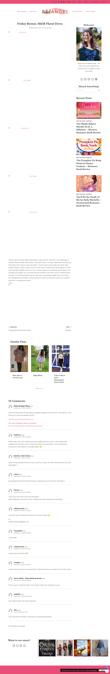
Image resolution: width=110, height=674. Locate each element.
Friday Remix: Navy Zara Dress (20, 328)
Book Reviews (80, 121)
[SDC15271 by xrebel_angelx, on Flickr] (40, 55)
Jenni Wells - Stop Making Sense (28, 578)
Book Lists (33, 11)
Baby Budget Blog (21, 406)
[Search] (99, 90)
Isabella (17, 594)
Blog (80, 1)
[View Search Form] (53, 2)
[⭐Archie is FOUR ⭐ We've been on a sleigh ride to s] (64, 648)
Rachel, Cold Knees (22, 456)
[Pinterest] (61, 2)
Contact (104, 1)
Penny (16, 490)
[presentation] (19, 358)
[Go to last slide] (13, 366)
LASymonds (19, 547)
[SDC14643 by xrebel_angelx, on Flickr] (40, 151)
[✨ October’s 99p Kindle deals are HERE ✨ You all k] (82, 648)
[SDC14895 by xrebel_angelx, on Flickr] (40, 103)
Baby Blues (38, 375)
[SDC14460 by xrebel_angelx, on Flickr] (40, 235)
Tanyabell (18, 531)
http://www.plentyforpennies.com (21, 419)
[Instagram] (56, 2)
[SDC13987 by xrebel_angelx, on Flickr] (40, 193)
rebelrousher (19, 508)
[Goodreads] (66, 2)
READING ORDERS (90, 11)
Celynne (17, 435)
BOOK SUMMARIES (77, 11)
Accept (102, 670)
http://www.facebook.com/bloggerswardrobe (25, 426)
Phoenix (68, 328)
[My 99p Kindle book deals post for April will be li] (47, 648)
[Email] (69, 2)
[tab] (38, 388)
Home (74, 1)
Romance (89, 121)
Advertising (95, 1)
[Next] (67, 366)
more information (93, 670)
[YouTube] (64, 2)
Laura (16, 474)
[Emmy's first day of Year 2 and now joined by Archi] (99, 648)
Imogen (17, 562)
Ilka (15, 610)
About (86, 1)
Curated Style (48, 28)
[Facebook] (58, 2)
